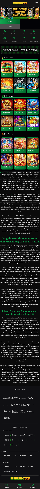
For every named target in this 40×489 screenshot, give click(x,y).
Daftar (9, 22)
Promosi (19, 487)
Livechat (32, 487)
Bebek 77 (10, 194)
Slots (24, 34)
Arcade (14, 41)
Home (4, 34)
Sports (5, 41)
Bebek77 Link (4, 172)
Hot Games (14, 34)
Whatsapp (6, 487)
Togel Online (34, 41)
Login (10, 26)
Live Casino (34, 34)
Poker (24, 41)
